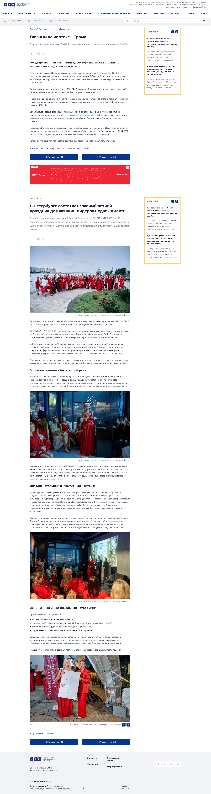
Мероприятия (114, 766)
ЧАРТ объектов (27, 13)
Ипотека (46, 13)
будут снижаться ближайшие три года (80, 115)
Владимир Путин (200, 7)
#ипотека (34, 148)
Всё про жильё (83, 13)
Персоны (159, 13)
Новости (7, 13)
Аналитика (63, 13)
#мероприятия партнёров (41, 733)
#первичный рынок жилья (53, 148)
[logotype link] (17, 4)
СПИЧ (191, 13)
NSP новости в (52, 157)
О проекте (92, 764)
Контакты (92, 758)
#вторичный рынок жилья (80, 148)
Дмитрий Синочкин (39, 29)
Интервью (176, 13)
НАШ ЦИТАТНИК (142, 2)
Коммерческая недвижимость (114, 13)
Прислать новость (61, 21)
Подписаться (37, 21)
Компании (142, 13)
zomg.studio (125, 789)
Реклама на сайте (113, 759)
